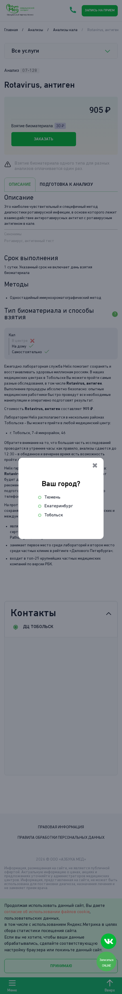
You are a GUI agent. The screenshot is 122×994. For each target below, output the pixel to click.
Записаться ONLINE (106, 963)
